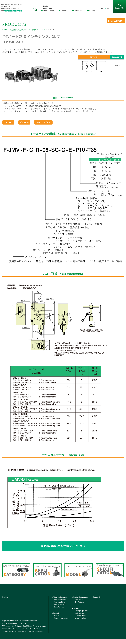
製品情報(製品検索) (18, 30)
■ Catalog (75, 608)
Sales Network (59, 607)
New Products (79, 602)
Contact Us (119, 8)
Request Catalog (80, 618)
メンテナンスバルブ (36, 30)
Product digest (79, 613)
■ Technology (56, 613)
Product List (79, 599)
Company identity (60, 604)
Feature (56, 615)
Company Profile (60, 599)
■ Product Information (80, 597)
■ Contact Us (96, 597)
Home (4, 30)
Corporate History (60, 602)
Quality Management (61, 618)
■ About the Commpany (60, 597)
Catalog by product (81, 611)
